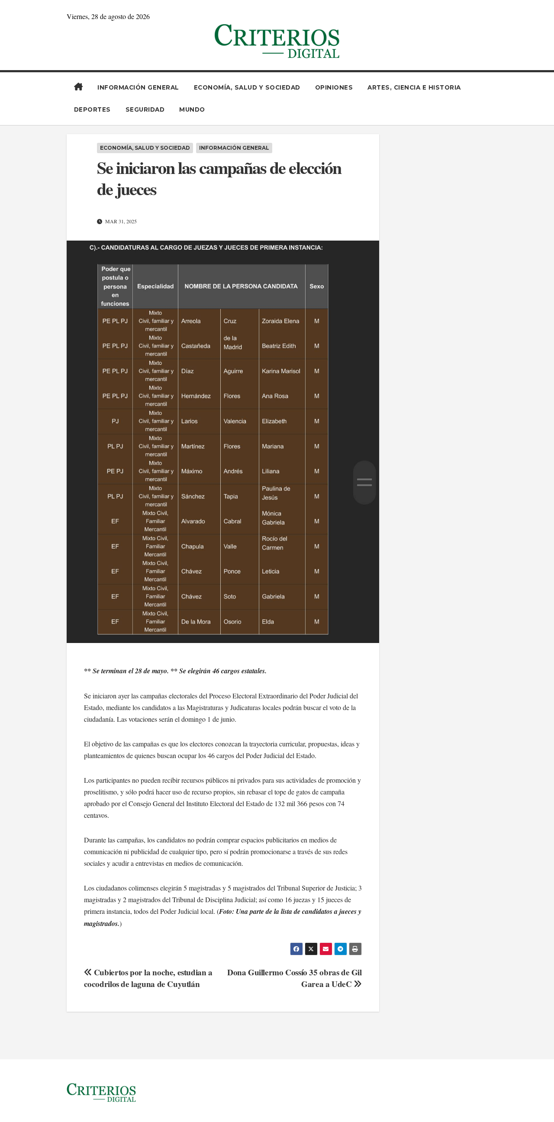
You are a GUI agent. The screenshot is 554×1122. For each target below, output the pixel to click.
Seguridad (145, 109)
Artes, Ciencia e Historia (414, 87)
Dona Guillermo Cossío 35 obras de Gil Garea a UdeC (294, 978)
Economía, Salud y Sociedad (247, 87)
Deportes (92, 109)
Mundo (192, 109)
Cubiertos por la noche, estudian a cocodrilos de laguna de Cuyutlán (148, 978)
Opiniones (334, 87)
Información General (138, 87)
